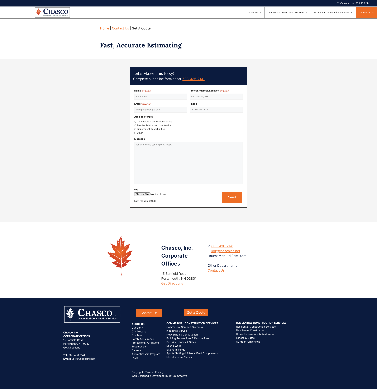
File (136, 189)
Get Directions (172, 283)
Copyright (137, 372)
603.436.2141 (362, 3)
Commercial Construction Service (154, 121)
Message (139, 138)
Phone (193, 103)
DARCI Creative (178, 375)
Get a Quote (196, 312)
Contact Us (364, 12)
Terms (149, 372)
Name (142, 90)
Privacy (159, 372)
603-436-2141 (193, 79)
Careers (344, 3)
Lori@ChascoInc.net (83, 358)
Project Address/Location (209, 90)
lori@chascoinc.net (225, 251)
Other (140, 132)
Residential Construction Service (154, 125)
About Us (253, 12)
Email (142, 103)
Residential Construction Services (331, 12)
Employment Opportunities (151, 129)
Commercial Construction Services (286, 12)
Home (104, 28)
